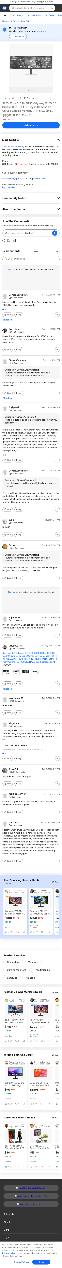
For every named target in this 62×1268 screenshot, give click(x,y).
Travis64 (13, 769)
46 (34, 1041)
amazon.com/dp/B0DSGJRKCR (17, 178)
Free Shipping (42, 969)
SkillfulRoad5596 (17, 794)
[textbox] (27, 233)
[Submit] (6, 258)
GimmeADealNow (17, 360)
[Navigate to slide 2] (31, 90)
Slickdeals (6, 21)
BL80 (11, 520)
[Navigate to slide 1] (29, 90)
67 (34, 932)
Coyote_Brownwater (19, 295)
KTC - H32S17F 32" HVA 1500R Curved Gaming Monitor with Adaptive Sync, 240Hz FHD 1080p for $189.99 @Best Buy (15, 1021)
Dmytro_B (13, 646)
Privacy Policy (8, 1253)
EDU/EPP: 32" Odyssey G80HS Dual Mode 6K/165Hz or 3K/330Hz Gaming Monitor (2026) (40, 1021)
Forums (16, 21)
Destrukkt (13, 545)
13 (8, 932)
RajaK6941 (14, 617)
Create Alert (19, 36)
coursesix (14, 822)
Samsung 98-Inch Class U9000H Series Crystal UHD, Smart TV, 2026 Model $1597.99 (40, 1084)
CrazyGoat (14, 329)
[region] (31, 1255)
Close (41, 1262)
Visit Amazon (31, 125)
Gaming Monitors (16, 969)
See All (55, 881)
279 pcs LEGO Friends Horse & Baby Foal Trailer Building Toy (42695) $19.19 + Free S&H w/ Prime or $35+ (41, 1146)
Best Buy (8, 1036)
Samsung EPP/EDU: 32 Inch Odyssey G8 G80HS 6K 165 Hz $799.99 (15, 912)
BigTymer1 (14, 407)
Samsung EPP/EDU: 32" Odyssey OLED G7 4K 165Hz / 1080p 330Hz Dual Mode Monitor (40, 912)
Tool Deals (49, 15)
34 (9, 98)
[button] (13, 98)
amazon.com (17, 146)
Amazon (6, 146)
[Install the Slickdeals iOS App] (31, 1204)
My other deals (9, 187)
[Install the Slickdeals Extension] (31, 1188)
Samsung (8, 927)
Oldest (37, 251)
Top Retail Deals (34, 15)
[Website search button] (52, 8)
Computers (13, 962)
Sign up (12, 269)
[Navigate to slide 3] (33, 90)
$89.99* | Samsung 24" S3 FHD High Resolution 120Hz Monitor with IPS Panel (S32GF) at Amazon (14, 1084)
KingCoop (14, 723)
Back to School (16, 15)
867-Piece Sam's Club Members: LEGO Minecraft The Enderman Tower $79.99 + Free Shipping (15, 1146)
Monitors (33, 962)
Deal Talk (25, 21)
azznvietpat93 (16, 698)
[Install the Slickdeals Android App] (31, 1196)
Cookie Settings (21, 1262)
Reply (18, 315)
